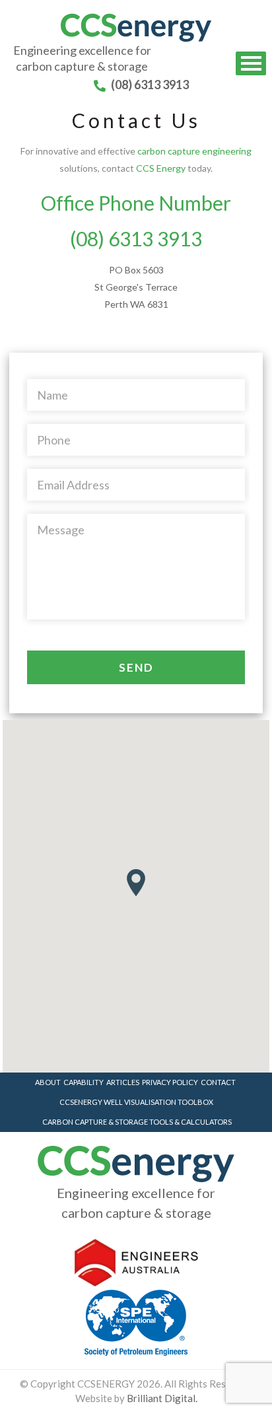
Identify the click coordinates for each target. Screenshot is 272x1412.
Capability (83, 1082)
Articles (122, 1082)
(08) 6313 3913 (149, 84)
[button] (136, 882)
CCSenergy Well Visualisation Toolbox (136, 1102)
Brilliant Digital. (162, 1398)
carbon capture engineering (194, 151)
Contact (218, 1082)
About (48, 1082)
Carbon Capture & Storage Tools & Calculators (137, 1121)
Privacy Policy (170, 1082)
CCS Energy (161, 168)
